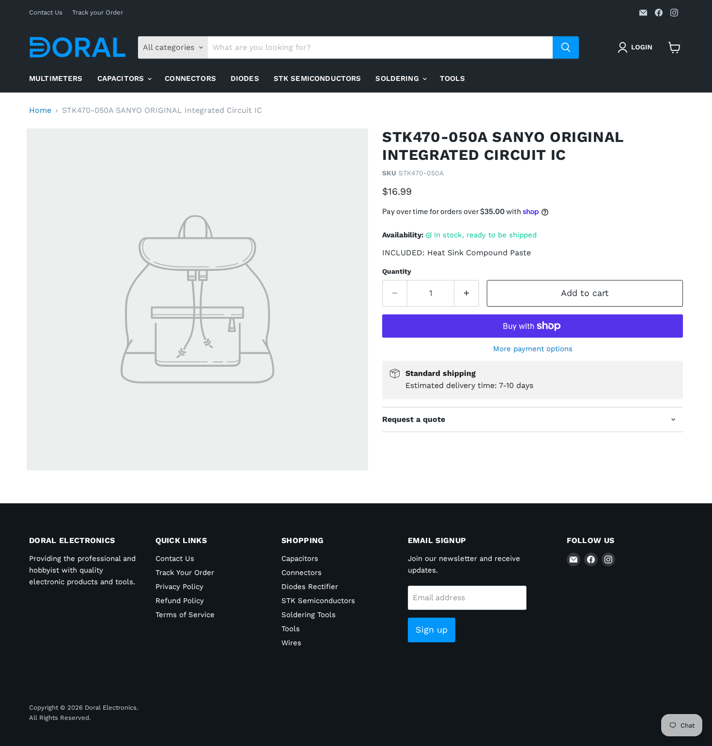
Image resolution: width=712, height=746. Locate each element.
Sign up (432, 629)
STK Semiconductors (317, 78)
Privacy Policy (179, 586)
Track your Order (97, 12)
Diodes (245, 78)
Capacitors (122, 78)
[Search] (566, 47)
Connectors (190, 78)
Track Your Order (184, 572)
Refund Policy (179, 600)
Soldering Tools (308, 614)
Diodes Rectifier (309, 586)
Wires (291, 642)
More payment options (533, 349)
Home (40, 110)
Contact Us (45, 12)
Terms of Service (185, 614)
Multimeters (56, 78)
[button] (637, 47)
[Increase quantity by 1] (466, 293)
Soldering (398, 78)
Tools (452, 78)
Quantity (396, 271)
